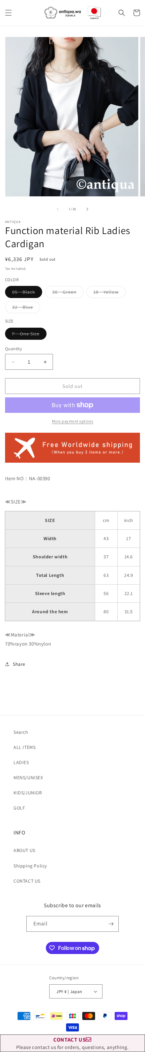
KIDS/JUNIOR (27, 793)
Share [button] (19, 664)
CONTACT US (26, 881)
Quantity (13, 349)
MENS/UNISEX (28, 778)
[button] (8, 12)
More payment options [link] (72, 421)
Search (20, 732)
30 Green (68, 293)
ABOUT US (24, 850)
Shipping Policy (30, 866)
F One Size (29, 335)
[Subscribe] (111, 924)
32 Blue (26, 308)
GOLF (19, 808)
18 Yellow (109, 293)
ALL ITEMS (24, 747)
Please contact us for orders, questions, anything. (72, 1043)
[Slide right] (87, 209)
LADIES (21, 762)
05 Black (27, 293)
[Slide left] (57, 209)
